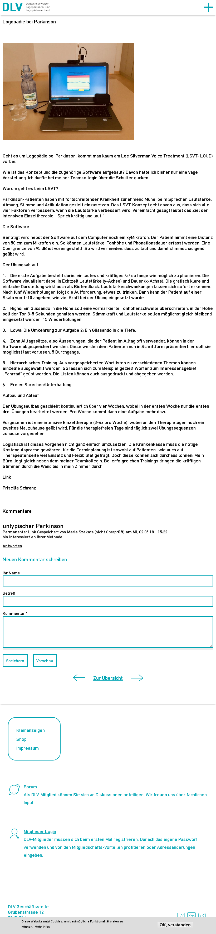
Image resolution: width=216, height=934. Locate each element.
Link (7, 477)
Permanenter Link (19, 531)
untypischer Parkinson (33, 525)
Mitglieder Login (40, 831)
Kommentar (15, 613)
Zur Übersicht (108, 678)
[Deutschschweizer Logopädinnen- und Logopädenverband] (26, 8)
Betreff (9, 593)
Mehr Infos (42, 926)
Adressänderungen (176, 847)
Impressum (27, 748)
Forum (30, 786)
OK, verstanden (175, 925)
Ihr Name (11, 572)
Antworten (12, 545)
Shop (21, 739)
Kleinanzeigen (30, 730)
